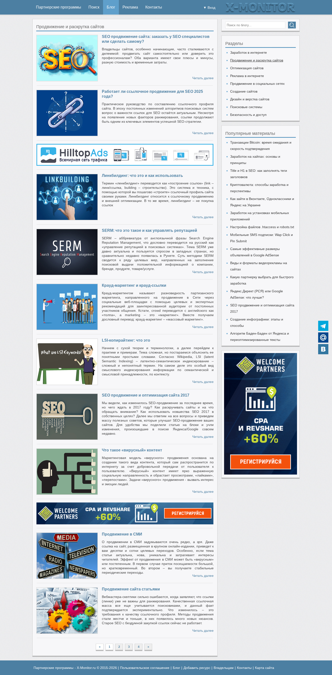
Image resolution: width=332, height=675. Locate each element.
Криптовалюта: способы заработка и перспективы (259, 188)
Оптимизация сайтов (246, 68)
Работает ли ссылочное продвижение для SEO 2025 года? (152, 93)
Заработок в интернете (248, 52)
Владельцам (224, 668)
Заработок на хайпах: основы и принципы (255, 160)
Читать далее (203, 78)
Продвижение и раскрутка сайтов (256, 60)
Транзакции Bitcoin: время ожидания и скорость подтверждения (260, 145)
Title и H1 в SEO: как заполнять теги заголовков (258, 174)
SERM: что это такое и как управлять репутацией (149, 230)
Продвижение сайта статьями (131, 589)
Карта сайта (264, 668)
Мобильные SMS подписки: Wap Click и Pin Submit (261, 238)
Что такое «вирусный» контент (132, 450)
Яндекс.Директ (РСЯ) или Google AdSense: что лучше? (256, 294)
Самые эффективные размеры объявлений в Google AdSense (255, 252)
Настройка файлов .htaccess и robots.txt (262, 227)
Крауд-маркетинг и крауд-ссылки (134, 285)
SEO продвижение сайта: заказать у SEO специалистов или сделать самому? (156, 39)
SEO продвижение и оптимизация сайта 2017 (145, 395)
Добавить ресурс (196, 668)
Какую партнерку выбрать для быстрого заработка (262, 280)
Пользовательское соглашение (144, 668)
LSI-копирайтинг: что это (126, 340)
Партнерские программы (58, 7)
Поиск (93, 7)
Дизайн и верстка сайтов (249, 99)
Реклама (130, 7)
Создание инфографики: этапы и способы (256, 322)
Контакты (153, 7)
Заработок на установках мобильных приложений (259, 216)
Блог (111, 7)
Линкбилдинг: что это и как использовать (142, 175)
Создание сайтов (243, 91)
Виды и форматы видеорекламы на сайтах (258, 266)
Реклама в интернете (247, 76)
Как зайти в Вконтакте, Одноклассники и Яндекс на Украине (262, 202)
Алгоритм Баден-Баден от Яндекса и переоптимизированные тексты (259, 336)
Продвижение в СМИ (122, 534)
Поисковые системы (246, 107)
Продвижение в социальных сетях (257, 84)
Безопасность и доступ (248, 115)
